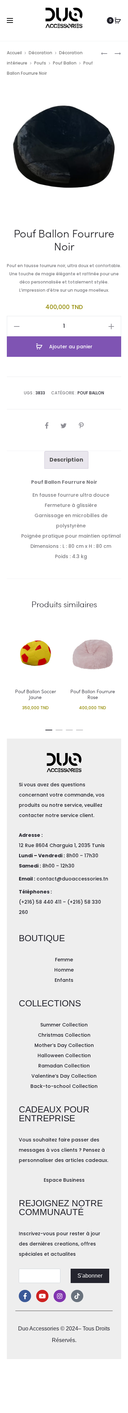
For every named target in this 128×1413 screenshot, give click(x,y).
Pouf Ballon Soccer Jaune (35, 694)
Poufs (40, 63)
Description (66, 460)
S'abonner (89, 1276)
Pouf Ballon (64, 63)
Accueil (14, 53)
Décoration (40, 53)
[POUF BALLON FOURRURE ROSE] (114, 53)
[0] (117, 20)
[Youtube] (42, 1296)
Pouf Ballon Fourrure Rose (92, 694)
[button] (49, 729)
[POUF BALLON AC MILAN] (104, 53)
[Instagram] (60, 1296)
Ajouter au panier (70, 346)
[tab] (66, 460)
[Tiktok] (77, 1296)
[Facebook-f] (25, 1296)
